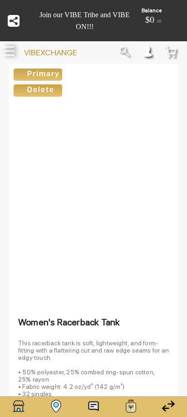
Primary (43, 74)
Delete (40, 90)
